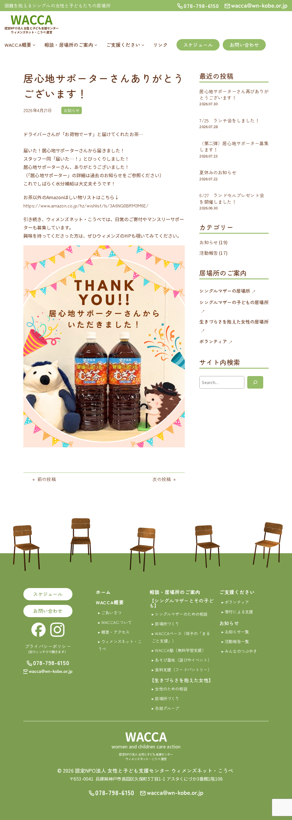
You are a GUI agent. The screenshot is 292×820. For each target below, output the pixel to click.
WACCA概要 (110, 602)
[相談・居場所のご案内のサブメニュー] (95, 44)
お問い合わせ (244, 44)
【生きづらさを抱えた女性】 (181, 680)
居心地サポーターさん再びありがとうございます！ (233, 94)
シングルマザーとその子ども (181, 603)
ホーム (103, 592)
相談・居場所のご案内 (174, 592)
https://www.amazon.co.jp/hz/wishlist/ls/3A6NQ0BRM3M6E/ (86, 205)
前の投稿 (46, 479)
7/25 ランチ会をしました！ (229, 120)
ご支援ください (237, 592)
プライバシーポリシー (48, 646)
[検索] (255, 382)
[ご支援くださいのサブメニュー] (142, 44)
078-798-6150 (51, 662)
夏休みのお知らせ (217, 172)
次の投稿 (161, 479)
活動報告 (208, 252)
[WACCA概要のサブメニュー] (34, 44)
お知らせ (72, 110)
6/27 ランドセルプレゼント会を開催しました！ (231, 198)
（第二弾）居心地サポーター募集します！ (233, 146)
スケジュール (198, 44)
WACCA (31, 19)
